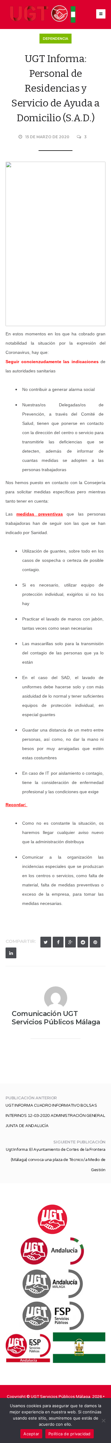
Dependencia (55, 38)
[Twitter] (45, 942)
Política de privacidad (69, 1433)
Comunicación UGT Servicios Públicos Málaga (56, 1018)
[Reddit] (82, 942)
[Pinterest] (95, 942)
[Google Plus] (70, 942)
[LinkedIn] (11, 952)
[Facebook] (58, 942)
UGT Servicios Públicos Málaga (60, 1396)
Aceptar (31, 1433)
